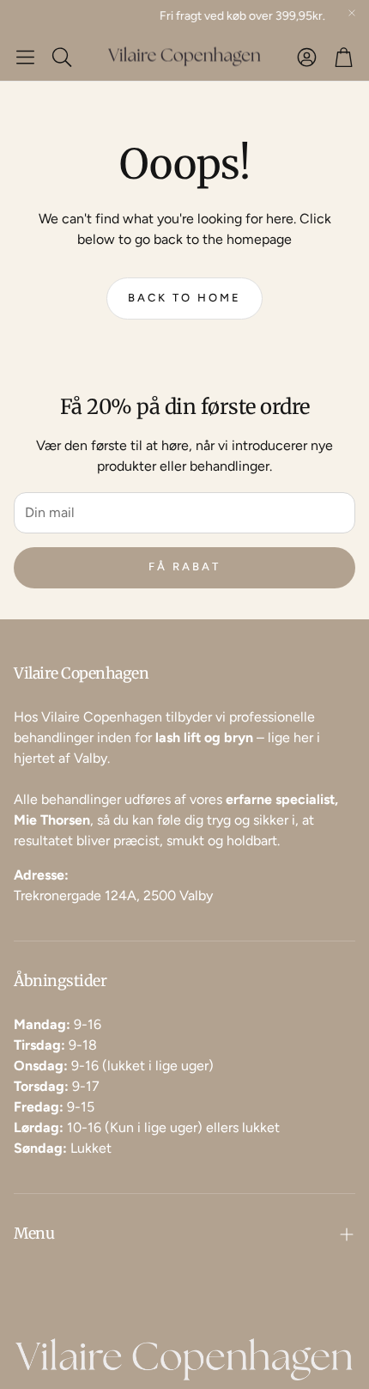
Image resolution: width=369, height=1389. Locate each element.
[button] (25, 57)
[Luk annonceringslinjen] (352, 13)
